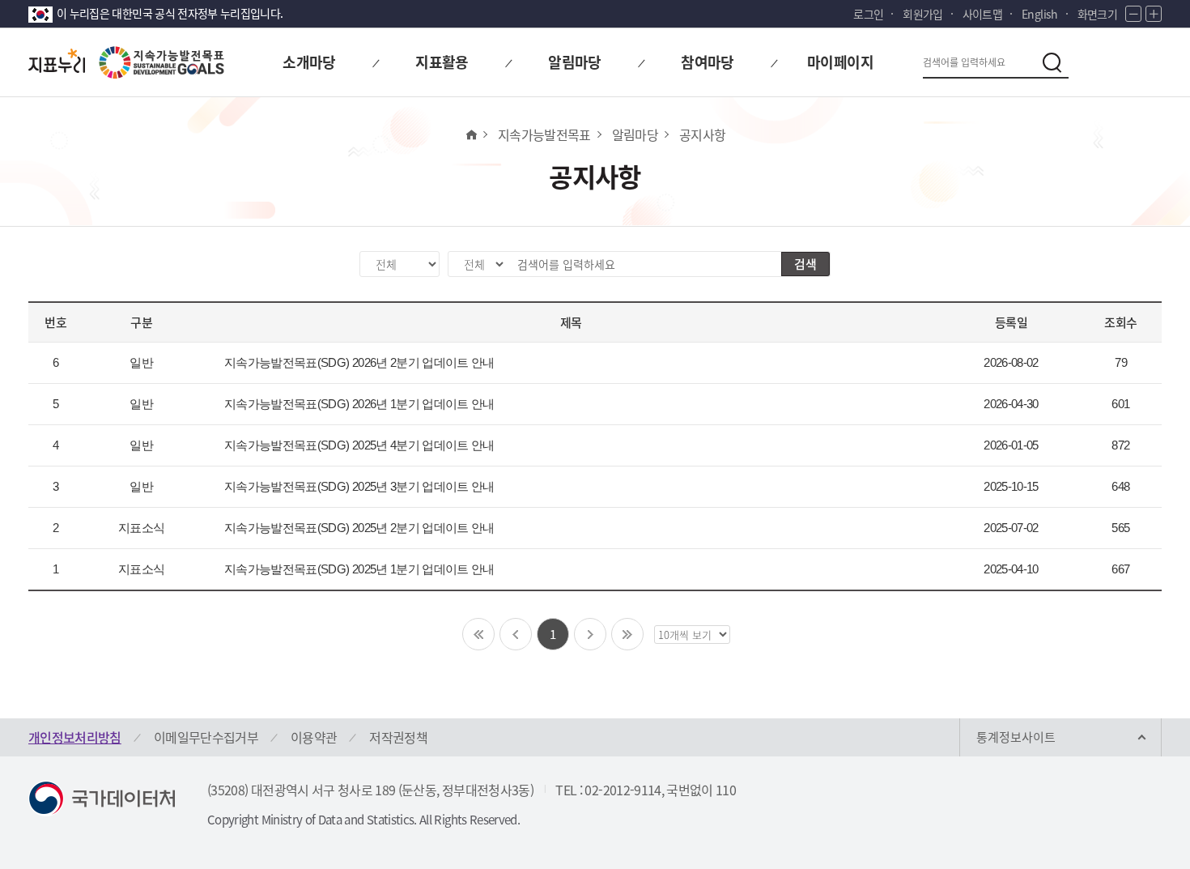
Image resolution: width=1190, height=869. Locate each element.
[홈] (471, 134)
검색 (805, 264)
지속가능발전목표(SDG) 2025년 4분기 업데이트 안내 (359, 445)
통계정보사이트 (1016, 737)
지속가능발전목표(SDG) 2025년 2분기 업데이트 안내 (359, 528)
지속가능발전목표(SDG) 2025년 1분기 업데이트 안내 (359, 569)
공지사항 (702, 134)
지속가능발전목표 (544, 134)
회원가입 (922, 14)
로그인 (868, 14)
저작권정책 (398, 737)
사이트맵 (982, 14)
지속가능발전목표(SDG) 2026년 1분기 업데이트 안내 (359, 404)
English (1039, 14)
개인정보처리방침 (74, 737)
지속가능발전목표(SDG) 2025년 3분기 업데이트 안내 (359, 486)
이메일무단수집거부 (206, 737)
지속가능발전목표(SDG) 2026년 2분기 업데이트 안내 (359, 362)
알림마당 (635, 134)
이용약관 (314, 737)
